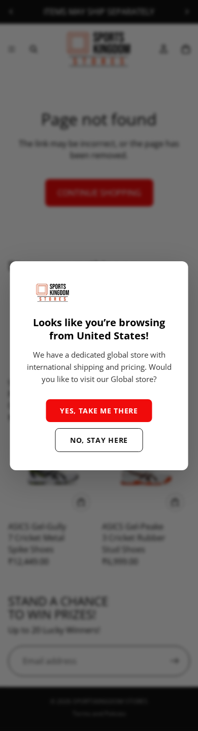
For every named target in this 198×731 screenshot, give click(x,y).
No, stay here (99, 440)
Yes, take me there (99, 410)
